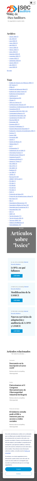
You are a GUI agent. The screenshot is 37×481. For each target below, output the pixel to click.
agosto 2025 (13, 63)
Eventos (12, 133)
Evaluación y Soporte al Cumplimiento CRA (22, 131)
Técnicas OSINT (15, 220)
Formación (13, 137)
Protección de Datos (16, 194)
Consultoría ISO (14, 109)
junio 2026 (13, 41)
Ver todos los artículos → (18, 354)
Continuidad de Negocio (17, 113)
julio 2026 (13, 39)
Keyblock (12, 170)
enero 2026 (13, 52)
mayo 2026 (13, 43)
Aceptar (18, 469)
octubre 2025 (14, 58)
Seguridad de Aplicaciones (18, 203)
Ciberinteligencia (15, 98)
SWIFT (12, 214)
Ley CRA (12, 172)
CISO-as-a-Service (15, 102)
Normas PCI (14, 177)
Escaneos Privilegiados (16, 126)
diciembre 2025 (14, 54)
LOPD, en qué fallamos (18, 269)
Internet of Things (15, 161)
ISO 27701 (13, 166)
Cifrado (12, 100)
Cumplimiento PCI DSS (17, 118)
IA (10, 146)
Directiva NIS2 (14, 120)
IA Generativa (14, 148)
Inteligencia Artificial (16, 159)
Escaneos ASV (14, 124)
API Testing (13, 85)
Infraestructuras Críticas (17, 155)
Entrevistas (13, 122)
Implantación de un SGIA (17, 150)
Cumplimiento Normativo (17, 115)
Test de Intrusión (15, 216)
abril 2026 (13, 45)
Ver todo (9, 70)
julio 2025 (13, 65)
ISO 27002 (13, 163)
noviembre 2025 (14, 56)
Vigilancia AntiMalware (16, 222)
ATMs (11, 87)
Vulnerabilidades (15, 225)
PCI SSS (12, 190)
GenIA (12, 139)
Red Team (13, 198)
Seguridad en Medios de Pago (19, 205)
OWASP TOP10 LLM (15, 179)
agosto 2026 (13, 36)
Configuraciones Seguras (17, 104)
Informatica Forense (16, 153)
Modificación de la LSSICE (20, 294)
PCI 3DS (12, 181)
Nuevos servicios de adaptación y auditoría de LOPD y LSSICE (21, 321)
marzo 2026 (13, 47)
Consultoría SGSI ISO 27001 (18, 111)
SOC (11, 212)
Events (12, 135)
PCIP (11, 192)
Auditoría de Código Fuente (18, 91)
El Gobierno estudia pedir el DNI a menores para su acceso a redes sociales (17, 416)
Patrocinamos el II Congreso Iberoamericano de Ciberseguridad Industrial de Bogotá (18, 390)
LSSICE (12, 174)
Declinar (18, 473)
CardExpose (13, 96)
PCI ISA (12, 183)
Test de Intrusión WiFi (16, 218)
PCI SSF (12, 188)
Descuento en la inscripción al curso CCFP (17, 365)
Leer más (17, 276)
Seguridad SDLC (15, 209)
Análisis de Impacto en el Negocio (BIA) (21, 83)
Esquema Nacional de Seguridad (19, 129)
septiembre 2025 (15, 60)
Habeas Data (13, 144)
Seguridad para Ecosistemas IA (19, 207)
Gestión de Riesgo (15, 142)
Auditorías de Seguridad (17, 94)
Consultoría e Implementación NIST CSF (21, 107)
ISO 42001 (13, 168)
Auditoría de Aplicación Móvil (18, 89)
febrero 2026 (14, 50)
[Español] (32, 2)
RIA (11, 201)
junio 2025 (13, 67)
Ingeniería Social (14, 157)
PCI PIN (12, 185)
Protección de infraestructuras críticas (21, 196)
